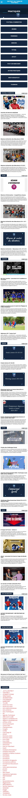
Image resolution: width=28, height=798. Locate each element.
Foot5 (4, 748)
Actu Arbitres (7, 710)
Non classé (6, 772)
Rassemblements (8, 781)
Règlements (6, 783)
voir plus (24, 93)
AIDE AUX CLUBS (8, 717)
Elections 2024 (7, 736)
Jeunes (5, 769)
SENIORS (5, 788)
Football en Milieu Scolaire (11, 753)
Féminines (6, 745)
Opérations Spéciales (10, 774)
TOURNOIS (6, 793)
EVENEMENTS (7, 743)
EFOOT (5, 734)
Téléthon (6, 791)
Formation (6, 757)
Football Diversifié (9, 751)
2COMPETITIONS (8, 694)
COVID (5, 731)
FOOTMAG (6, 755)
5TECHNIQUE (7, 699)
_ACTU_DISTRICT (8, 691)
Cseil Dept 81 (7, 732)
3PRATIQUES (7, 696)
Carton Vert (6, 725)
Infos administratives (10, 767)
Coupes (5, 729)
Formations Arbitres (9, 762)
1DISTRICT (6, 692)
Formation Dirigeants (10, 760)
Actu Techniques (8, 712)
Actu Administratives (10, 708)
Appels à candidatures (10, 719)
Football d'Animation (9, 750)
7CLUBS (5, 703)
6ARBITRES (6, 701)
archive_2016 (7, 722)
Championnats (7, 727)
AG (3, 713)
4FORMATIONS (7, 698)
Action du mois (7, 705)
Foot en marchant (8, 746)
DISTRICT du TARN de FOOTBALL (14, 2)
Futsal (5, 765)
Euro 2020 (6, 739)
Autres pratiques (8, 724)
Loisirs (5, 771)
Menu (2, 2)
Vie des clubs (7, 795)
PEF (4, 777)
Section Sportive (8, 786)
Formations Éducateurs (10, 764)
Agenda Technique (9, 715)
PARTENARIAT (7, 776)
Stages (5, 790)
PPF (4, 779)
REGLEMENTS (7, 784)
